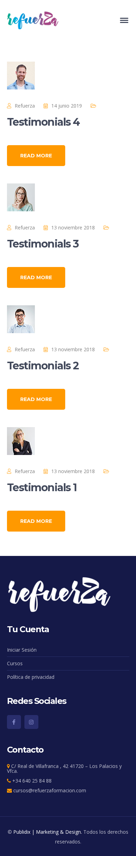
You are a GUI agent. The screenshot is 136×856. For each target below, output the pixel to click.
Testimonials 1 (42, 487)
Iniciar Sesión (22, 649)
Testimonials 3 (43, 243)
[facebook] (14, 722)
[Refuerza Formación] (33, 19)
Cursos (15, 663)
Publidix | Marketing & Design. (47, 831)
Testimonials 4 (43, 122)
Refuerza (25, 105)
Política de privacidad (30, 677)
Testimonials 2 (43, 365)
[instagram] (31, 722)
